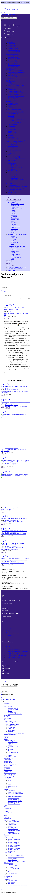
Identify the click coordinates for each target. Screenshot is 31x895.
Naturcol (13, 227)
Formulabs (14, 216)
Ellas (9, 134)
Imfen (12, 221)
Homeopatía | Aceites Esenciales (16, 246)
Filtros (4, 291)
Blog (9, 631)
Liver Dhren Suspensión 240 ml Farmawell (12, 563)
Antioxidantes (11, 43)
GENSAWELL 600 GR (7, 509)
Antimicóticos (11, 126)
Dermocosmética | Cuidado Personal (17, 234)
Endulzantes (11, 147)
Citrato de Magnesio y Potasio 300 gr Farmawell (14, 406)
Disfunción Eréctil (12, 185)
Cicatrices (13, 176)
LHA (12, 259)
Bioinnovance (15, 251)
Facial (9, 154)
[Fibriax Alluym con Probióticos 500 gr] (15, 461)
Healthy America (15, 219)
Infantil (8, 88)
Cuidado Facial (12, 163)
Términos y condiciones (14, 649)
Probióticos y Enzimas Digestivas (16, 861)
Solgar (13, 232)
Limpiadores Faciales (10, 812)
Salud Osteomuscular (13, 798)
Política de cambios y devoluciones (17, 655)
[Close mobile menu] (1, 698)
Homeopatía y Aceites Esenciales (15, 112)
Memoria (10, 106)
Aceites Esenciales (13, 113)
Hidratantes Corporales (17, 179)
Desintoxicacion (12, 46)
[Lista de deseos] (6, 306)
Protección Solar (12, 170)
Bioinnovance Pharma (10, 734)
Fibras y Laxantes (12, 75)
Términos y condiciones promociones (18, 651)
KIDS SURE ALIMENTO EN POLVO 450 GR (13, 521)
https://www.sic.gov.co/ (14, 657)
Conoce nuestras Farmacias (15, 268)
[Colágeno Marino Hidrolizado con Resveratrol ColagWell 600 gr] (15, 430)
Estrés (9, 82)
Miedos (10, 871)
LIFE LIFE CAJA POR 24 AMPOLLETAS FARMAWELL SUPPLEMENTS (12, 548)
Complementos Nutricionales (15, 92)
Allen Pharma (15, 207)
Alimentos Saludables (13, 143)
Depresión (10, 867)
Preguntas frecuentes (13, 633)
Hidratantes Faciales (16, 167)
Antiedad (6, 717)
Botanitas (13, 211)
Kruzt (12, 244)
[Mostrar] (1, 5)
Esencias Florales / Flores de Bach (17, 85)
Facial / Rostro (11, 730)
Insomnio (10, 135)
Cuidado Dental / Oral (14, 156)
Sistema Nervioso (12, 63)
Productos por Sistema (12, 54)
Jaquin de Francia (16, 122)
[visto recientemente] (5, 682)
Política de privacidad (13, 647)
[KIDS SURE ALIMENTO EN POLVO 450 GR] (15, 518)
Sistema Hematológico (14, 60)
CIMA (13, 236)
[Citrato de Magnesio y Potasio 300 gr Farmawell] (15, 402)
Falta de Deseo (8, 762)
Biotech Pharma (15, 254)
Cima (10, 311)
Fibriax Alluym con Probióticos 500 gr (11, 464)
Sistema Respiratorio (13, 66)
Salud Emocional (10, 81)
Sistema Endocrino (13, 57)
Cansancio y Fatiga (13, 103)
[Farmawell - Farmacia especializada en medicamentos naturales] (8, 14)
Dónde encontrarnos (13, 629)
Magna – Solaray (15, 226)
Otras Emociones (12, 84)
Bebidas (10, 826)
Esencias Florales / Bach (14, 868)
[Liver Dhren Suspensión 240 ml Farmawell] (15, 559)
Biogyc (13, 210)
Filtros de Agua (12, 192)
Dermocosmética (10, 160)
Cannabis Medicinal (13, 866)
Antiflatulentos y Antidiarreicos (16, 72)
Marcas (6, 815)
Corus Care (14, 237)
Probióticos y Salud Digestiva (16, 96)
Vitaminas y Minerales (14, 51)
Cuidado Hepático (12, 73)
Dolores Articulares (13, 104)
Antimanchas (14, 166)
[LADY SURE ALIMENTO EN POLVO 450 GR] (15, 531)
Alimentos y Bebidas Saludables (14, 141)
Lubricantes (11, 883)
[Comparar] (12, 306)
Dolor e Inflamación (13, 132)
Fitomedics (14, 215)
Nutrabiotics (14, 229)
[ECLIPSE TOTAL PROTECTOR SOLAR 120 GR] (17, 309)
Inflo (5, 805)
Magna (6, 814)
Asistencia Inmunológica (14, 91)
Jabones (13, 181)
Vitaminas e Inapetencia (14, 99)
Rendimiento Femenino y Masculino (17, 186)
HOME (8, 197)
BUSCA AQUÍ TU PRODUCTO (9, 16)
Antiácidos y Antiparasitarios (15, 70)
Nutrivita (13, 230)
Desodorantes (14, 178)
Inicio (2, 281)
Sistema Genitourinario (14, 58)
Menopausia (11, 137)
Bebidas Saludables (13, 146)
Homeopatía (11, 116)
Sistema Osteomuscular (14, 65)
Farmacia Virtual (12, 635)
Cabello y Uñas (12, 151)
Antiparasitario (12, 89)
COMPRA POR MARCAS (13, 200)
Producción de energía (14, 50)
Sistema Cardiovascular (14, 55)
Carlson (13, 213)
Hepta (12, 241)
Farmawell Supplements (17, 204)
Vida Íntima (9, 183)
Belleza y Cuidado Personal (13, 150)
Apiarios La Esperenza (17, 208)
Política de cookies (13, 653)
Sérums (13, 169)
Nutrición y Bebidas (9, 820)
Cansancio (10, 128)
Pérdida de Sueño (12, 107)
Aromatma (14, 249)
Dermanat (13, 239)
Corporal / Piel (12, 153)
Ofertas (6, 836)
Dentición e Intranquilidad (15, 94)
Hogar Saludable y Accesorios (14, 189)
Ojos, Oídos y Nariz (13, 138)
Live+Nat (13, 224)
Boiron (13, 252)
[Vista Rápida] (9, 306)
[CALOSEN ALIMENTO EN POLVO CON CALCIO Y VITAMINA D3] (15, 387)
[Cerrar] (1, 691)
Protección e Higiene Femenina (16, 158)
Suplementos (9, 42)
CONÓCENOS (10, 265)
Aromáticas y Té (12, 144)
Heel (12, 120)
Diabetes (10, 131)
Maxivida (6, 817)
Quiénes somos (12, 270)
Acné (12, 164)
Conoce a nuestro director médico (17, 267)
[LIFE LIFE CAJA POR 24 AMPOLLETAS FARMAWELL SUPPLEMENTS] (15, 544)
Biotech (13, 117)
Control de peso (12, 45)
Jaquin (9, 784)
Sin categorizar (8, 876)
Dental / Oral (11, 728)
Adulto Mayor (10, 101)
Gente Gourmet (15, 218)
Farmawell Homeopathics (18, 119)
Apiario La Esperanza (10, 721)
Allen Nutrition (15, 205)
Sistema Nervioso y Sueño (15, 801)
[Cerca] (1, 694)
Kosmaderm (14, 242)
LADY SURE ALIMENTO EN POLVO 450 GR (13, 534)
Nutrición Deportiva (13, 48)
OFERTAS (9, 261)
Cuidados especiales (11, 124)
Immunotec (14, 222)
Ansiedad (10, 864)
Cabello (10, 172)
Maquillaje (10, 731)
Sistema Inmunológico (14, 61)
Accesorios (11, 190)
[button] (17, 376)
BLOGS (8, 263)
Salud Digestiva (10, 69)
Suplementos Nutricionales (15, 109)
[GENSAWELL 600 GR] (15, 490)
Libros (9, 194)
